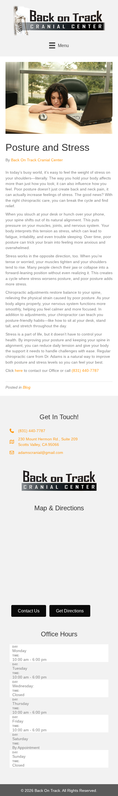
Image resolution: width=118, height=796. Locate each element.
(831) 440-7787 (85, 370)
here (19, 370)
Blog (26, 387)
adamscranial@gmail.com (40, 452)
